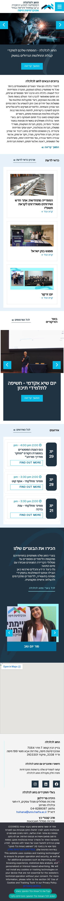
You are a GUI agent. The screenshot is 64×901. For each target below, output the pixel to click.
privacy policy (32, 886)
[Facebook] (56, 784)
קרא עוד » (47, 211)
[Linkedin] (45, 784)
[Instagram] (35, 784)
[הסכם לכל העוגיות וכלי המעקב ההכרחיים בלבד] (59, 861)
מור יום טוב (32, 646)
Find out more (30, 462)
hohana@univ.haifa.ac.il (31, 812)
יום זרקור (47, 294)
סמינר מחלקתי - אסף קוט (27, 481)
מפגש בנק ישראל (42, 251)
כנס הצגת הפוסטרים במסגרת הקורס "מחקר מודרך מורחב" (29, 453)
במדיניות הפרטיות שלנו (21, 850)
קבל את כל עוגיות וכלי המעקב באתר (33, 891)
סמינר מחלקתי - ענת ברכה (30, 507)
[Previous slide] (9, 633)
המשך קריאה (32, 66)
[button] (60, 25)
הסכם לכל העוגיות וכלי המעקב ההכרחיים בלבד (32, 896)
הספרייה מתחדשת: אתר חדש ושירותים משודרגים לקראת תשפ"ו (34, 204)
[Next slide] (54, 633)
